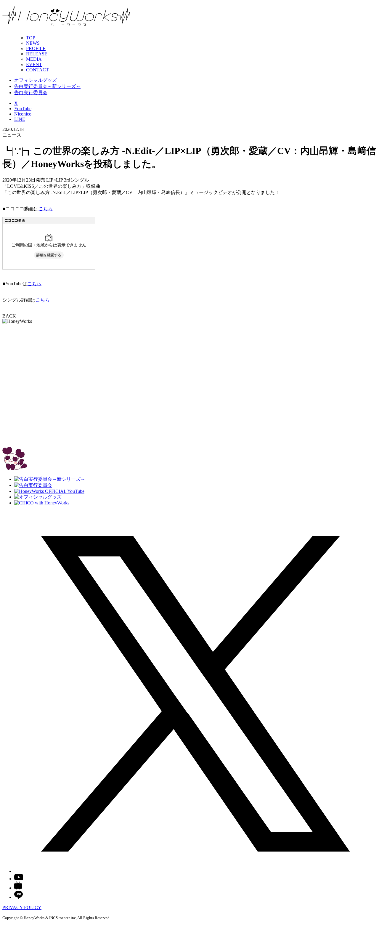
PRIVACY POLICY (21, 907)
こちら (45, 208)
